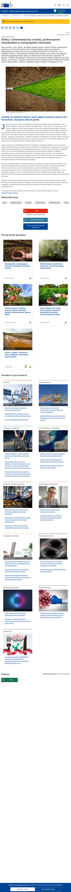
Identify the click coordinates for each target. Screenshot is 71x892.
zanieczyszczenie (54, 202)
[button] (59, 5)
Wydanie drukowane (37, 220)
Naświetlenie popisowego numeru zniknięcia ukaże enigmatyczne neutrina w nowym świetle (18, 621)
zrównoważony (40, 202)
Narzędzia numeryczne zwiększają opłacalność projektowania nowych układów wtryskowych (51, 518)
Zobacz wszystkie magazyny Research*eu (35, 226)
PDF (37, 211)
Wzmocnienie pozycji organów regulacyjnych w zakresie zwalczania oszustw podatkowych (51, 410)
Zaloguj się (55, 5)
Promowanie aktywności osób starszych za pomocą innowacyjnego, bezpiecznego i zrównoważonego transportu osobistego (17, 474)
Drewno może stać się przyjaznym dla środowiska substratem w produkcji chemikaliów (16, 512)
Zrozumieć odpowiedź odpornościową (16, 419)
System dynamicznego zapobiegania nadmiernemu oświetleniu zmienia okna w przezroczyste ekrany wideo (17, 577)
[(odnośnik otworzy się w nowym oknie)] (7, 4)
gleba (4, 202)
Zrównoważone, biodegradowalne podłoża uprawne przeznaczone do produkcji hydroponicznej (18, 520)
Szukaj (64, 5)
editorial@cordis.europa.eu (9, 193)
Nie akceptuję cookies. (48, 889)
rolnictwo (28, 202)
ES (10, 27)
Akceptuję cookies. (22, 889)
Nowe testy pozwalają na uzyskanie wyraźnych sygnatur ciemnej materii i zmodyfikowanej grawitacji (51, 563)
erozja (66, 202)
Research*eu (16, 15)
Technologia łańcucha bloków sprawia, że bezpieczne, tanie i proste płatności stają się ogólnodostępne (17, 563)
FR (14, 27)
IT (17, 27)
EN (6, 27)
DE (2, 27)
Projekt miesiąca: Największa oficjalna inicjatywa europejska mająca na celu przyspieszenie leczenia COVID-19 (52, 615)
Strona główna (5, 15)
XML (11, 680)
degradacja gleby (16, 202)
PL (21, 27)
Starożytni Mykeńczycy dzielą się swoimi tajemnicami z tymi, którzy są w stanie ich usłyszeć (52, 418)
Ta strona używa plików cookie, (18, 885)
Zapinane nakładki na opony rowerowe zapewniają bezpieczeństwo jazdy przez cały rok (17, 456)
